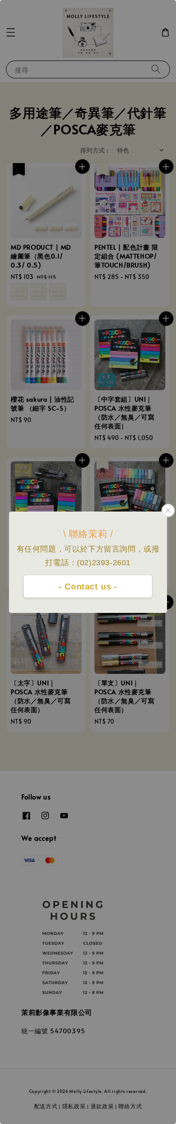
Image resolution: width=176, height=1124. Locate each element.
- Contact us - (88, 586)
